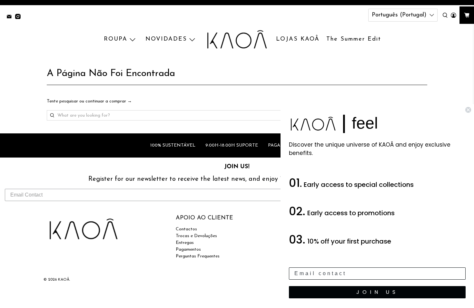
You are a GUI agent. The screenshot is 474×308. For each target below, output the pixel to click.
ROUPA (115, 39)
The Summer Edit (353, 39)
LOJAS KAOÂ (298, 39)
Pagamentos (188, 249)
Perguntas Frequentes (198, 256)
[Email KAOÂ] (10, 17)
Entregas (185, 242)
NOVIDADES (166, 39)
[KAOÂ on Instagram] (19, 17)
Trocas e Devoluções (196, 236)
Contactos (186, 229)
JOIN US (377, 292)
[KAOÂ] (237, 39)
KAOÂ (63, 280)
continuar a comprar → (108, 101)
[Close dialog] (468, 110)
